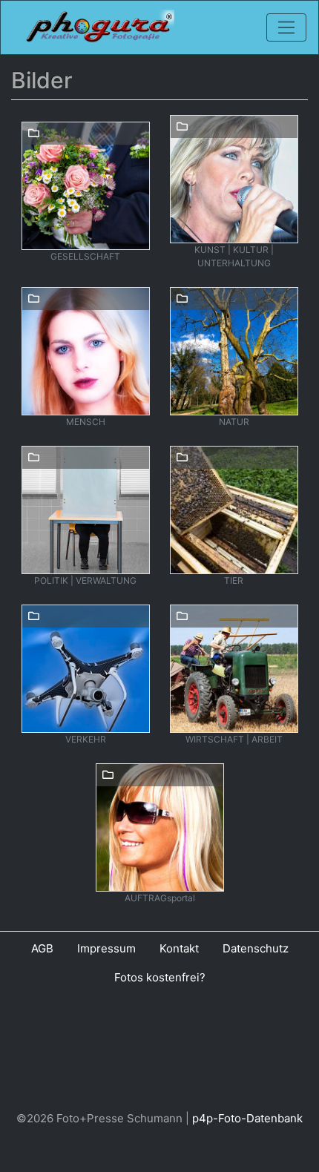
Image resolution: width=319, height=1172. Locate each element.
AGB (42, 948)
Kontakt (179, 948)
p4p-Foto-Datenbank (247, 1118)
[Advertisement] (159, 1051)
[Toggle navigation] (286, 27)
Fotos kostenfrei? (159, 977)
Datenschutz (256, 948)
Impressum (106, 948)
